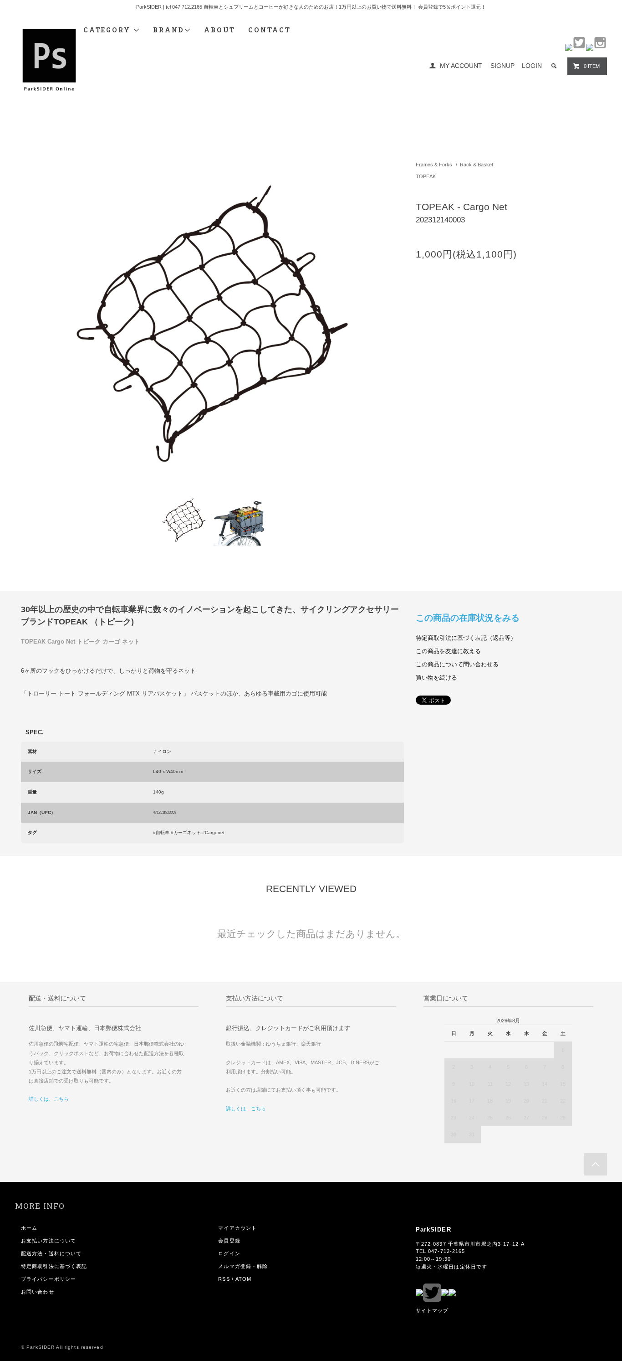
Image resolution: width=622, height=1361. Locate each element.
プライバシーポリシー (48, 1279)
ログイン (229, 1253)
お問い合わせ (37, 1291)
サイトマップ (432, 1310)
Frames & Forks (434, 164)
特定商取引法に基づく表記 (54, 1266)
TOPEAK (426, 176)
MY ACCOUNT (461, 65)
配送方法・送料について (51, 1253)
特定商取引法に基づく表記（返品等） (466, 638)
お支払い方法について (48, 1240)
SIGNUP (502, 65)
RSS (223, 1279)
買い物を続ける (436, 678)
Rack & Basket (476, 164)
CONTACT (269, 30)
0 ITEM (592, 66)
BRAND (168, 30)
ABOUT (219, 30)
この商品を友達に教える (448, 651)
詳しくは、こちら (49, 1099)
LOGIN (532, 65)
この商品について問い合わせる (457, 664)
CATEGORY (108, 30)
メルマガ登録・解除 (243, 1266)
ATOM (243, 1279)
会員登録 (229, 1240)
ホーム (29, 1228)
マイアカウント (237, 1228)
